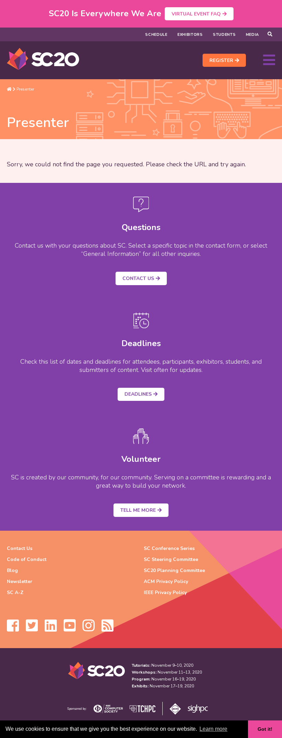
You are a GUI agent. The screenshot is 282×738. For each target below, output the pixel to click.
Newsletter (19, 581)
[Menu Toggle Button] (269, 60)
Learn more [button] (213, 729)
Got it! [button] (265, 729)
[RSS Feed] (107, 629)
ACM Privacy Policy (166, 581)
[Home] (9, 89)
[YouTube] (70, 629)
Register (221, 60)
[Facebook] (13, 629)
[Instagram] (89, 629)
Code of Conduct (26, 559)
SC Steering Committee (171, 559)
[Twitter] (32, 629)
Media (252, 34)
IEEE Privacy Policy (165, 592)
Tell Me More (138, 510)
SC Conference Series (169, 548)
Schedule (156, 34)
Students (224, 34)
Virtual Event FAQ (196, 14)
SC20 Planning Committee (174, 570)
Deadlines (138, 394)
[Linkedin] (51, 629)
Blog (12, 570)
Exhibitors (190, 34)
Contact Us (138, 278)
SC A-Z (15, 592)
